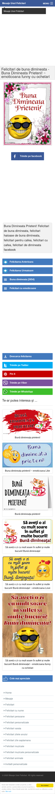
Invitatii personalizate (16, 764)
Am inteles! (45, 785)
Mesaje (9, 698)
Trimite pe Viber (18, 383)
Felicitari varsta (13, 728)
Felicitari (9, 704)
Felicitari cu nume (14, 710)
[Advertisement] (27, 36)
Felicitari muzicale (14, 746)
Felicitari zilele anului (16, 734)
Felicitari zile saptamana (18, 740)
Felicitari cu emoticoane (23, 288)
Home (8, 692)
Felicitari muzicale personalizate (22, 752)
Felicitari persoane (15, 716)
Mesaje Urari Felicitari (14, 3)
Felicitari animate (14, 758)
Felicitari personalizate (17, 722)
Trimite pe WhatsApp (21, 391)
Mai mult (8, 791)
